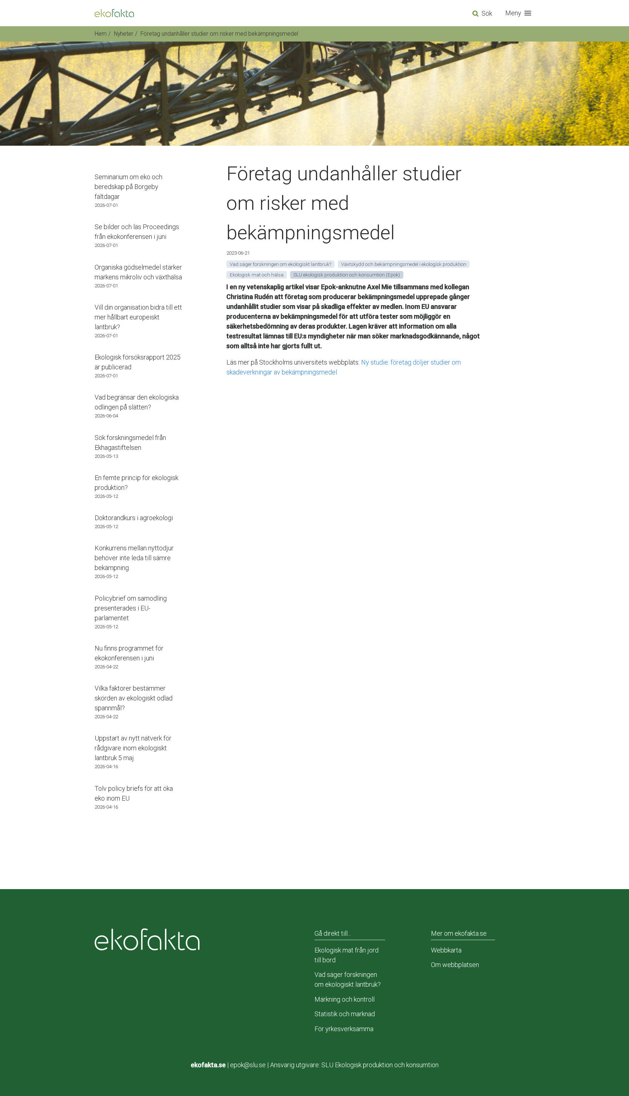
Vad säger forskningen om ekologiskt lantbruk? (347, 979)
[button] (519, 13)
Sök (487, 13)
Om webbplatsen (455, 965)
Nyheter (123, 33)
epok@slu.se (248, 1065)
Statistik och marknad (344, 1014)
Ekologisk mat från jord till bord (346, 955)
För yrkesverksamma (343, 1029)
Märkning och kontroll (344, 999)
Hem (101, 33)
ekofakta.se (208, 1065)
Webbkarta (446, 950)
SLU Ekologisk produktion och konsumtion (380, 1065)
